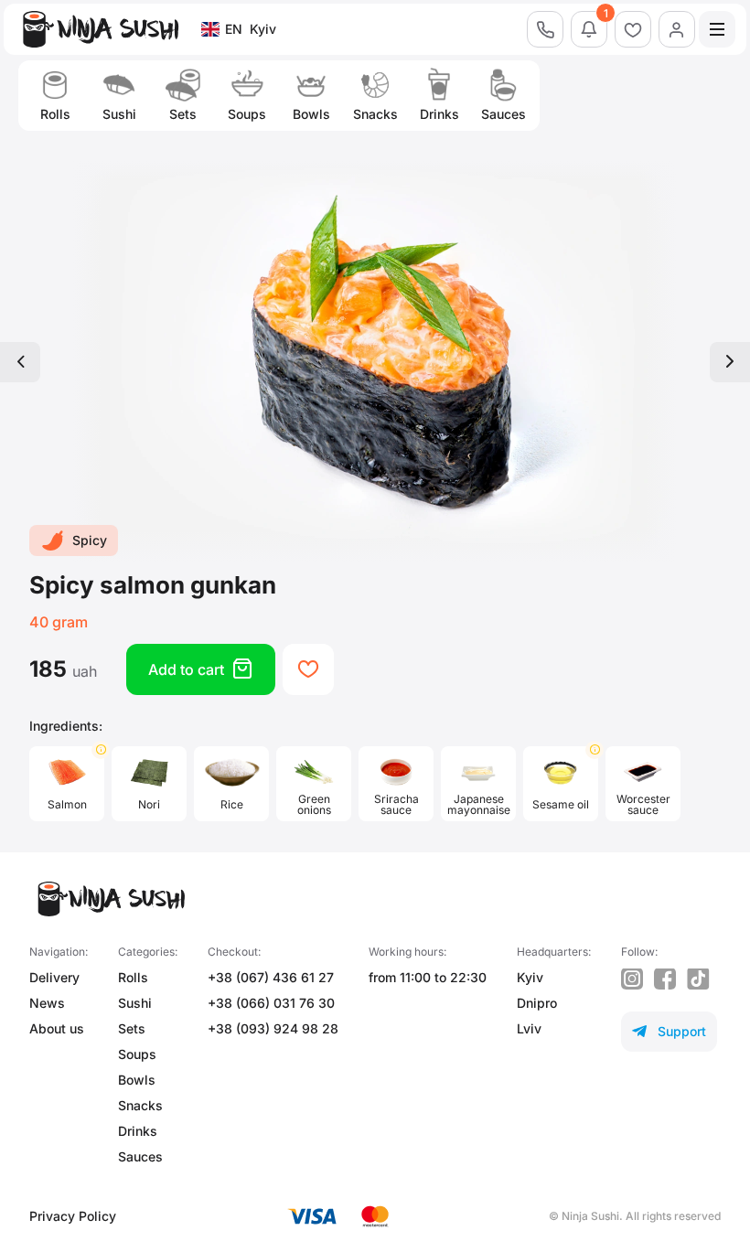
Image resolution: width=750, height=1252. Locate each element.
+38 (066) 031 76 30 (271, 1003)
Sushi (135, 1003)
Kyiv (530, 977)
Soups (137, 1054)
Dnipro (537, 1003)
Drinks (137, 1131)
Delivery (54, 977)
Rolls (133, 977)
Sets (131, 1028)
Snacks (140, 1105)
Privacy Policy (72, 1216)
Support (669, 1031)
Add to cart (200, 669)
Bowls (136, 1079)
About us (56, 1028)
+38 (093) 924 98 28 (273, 1028)
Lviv (529, 1028)
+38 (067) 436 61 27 (271, 977)
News (47, 1003)
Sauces (140, 1156)
